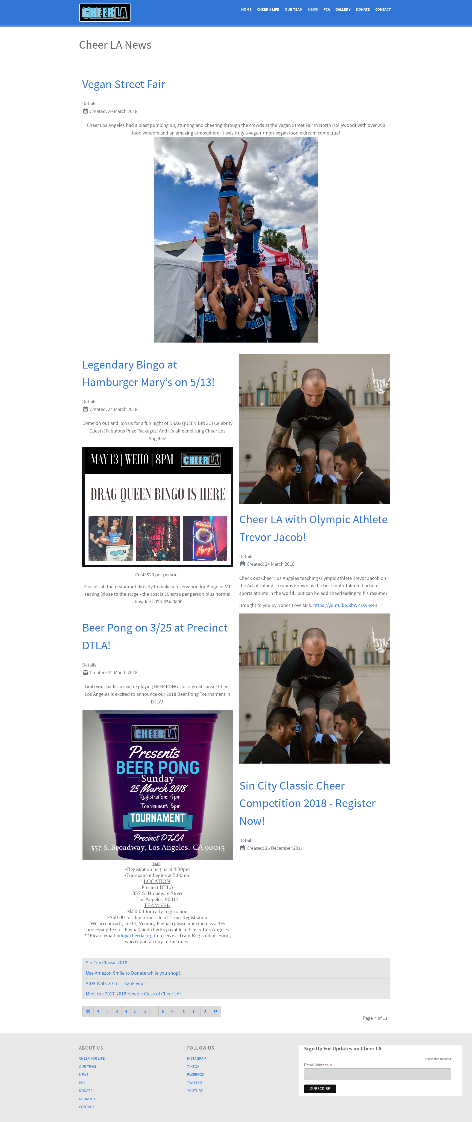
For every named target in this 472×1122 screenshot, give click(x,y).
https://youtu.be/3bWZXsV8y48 (345, 605)
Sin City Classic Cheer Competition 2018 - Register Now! (307, 803)
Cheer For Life (92, 1058)
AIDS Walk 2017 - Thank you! (115, 983)
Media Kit (87, 1099)
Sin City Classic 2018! (107, 963)
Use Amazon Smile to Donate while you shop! (133, 973)
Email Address (318, 1065)
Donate (85, 1090)
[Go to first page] (88, 1011)
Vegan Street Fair (123, 84)
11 (194, 1011)
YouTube (195, 1090)
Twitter (194, 1082)
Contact (87, 1107)
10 (183, 1011)
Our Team (87, 1066)
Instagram (196, 1058)
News (83, 1074)
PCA (82, 1082)
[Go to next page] (205, 1011)
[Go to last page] (215, 1011)
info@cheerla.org (134, 935)
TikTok (193, 1066)
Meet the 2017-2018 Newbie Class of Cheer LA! (133, 994)
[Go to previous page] (98, 1011)
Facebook (195, 1074)
